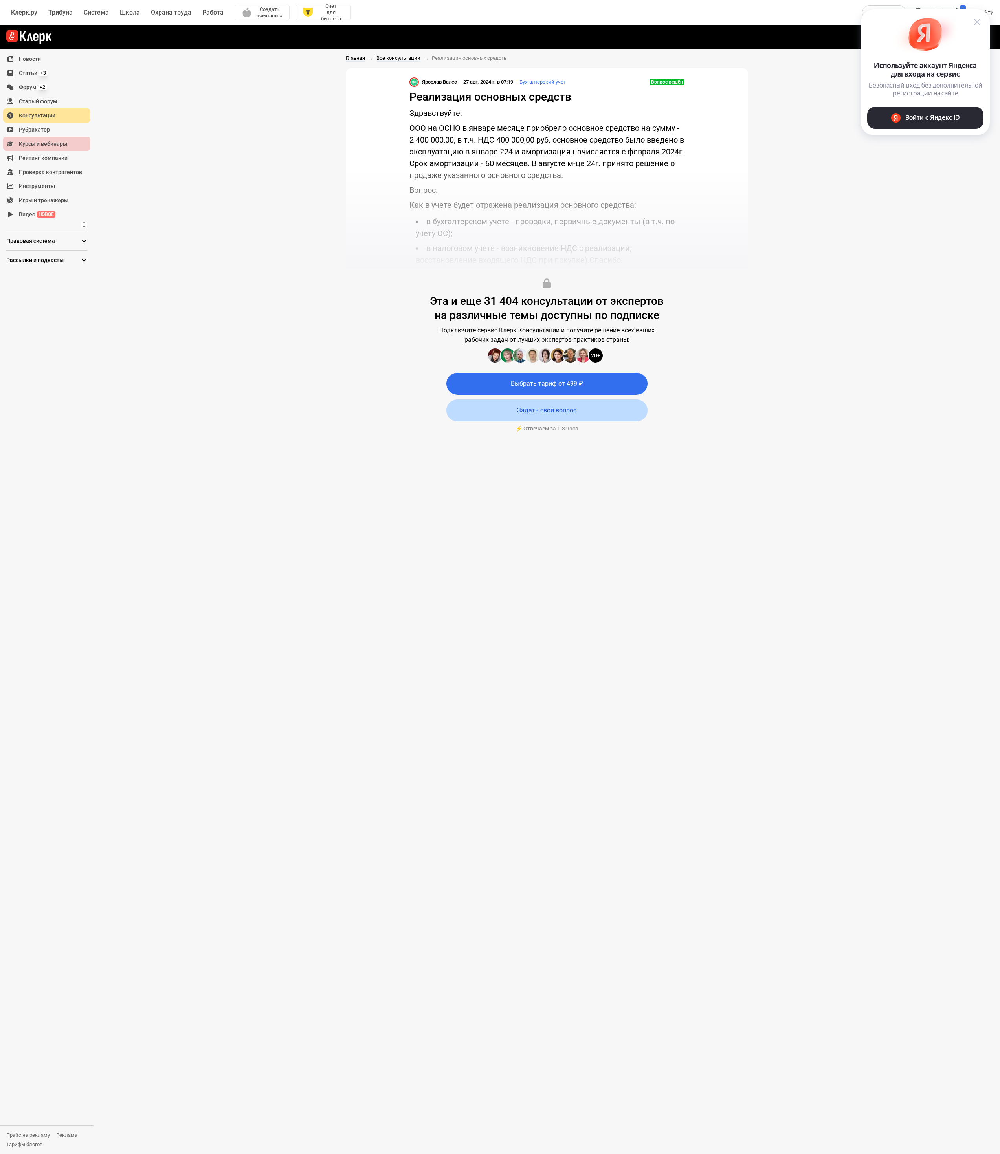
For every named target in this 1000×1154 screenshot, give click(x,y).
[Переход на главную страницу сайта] (28, 37)
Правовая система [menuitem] (30, 241)
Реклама (66, 1135)
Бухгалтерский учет (542, 82)
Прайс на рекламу (28, 1135)
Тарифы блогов (24, 1144)
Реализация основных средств (469, 58)
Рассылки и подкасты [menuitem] (35, 260)
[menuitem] (46, 59)
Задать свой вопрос (546, 410)
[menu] (50, 137)
